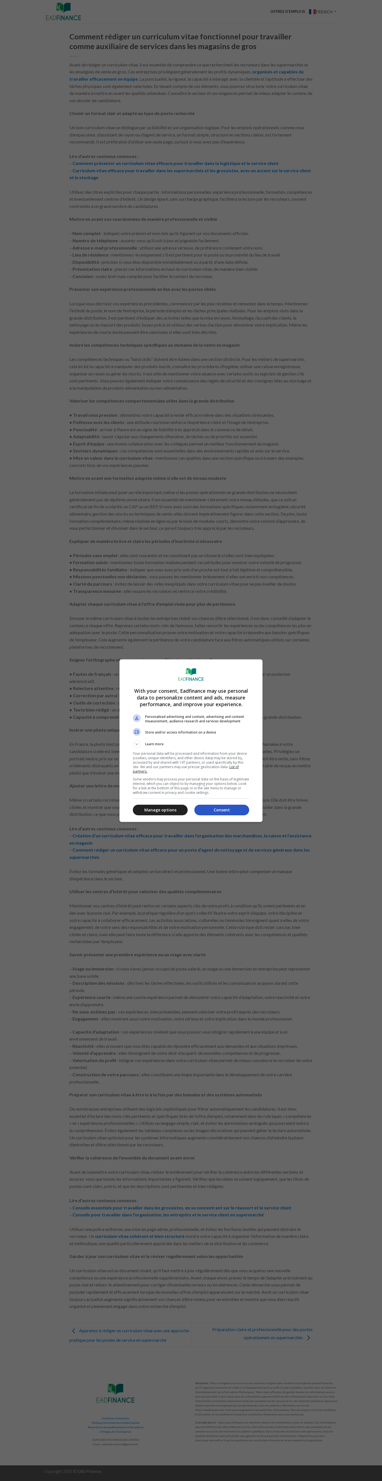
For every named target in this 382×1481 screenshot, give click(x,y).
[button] (191, 744)
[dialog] (191, 740)
